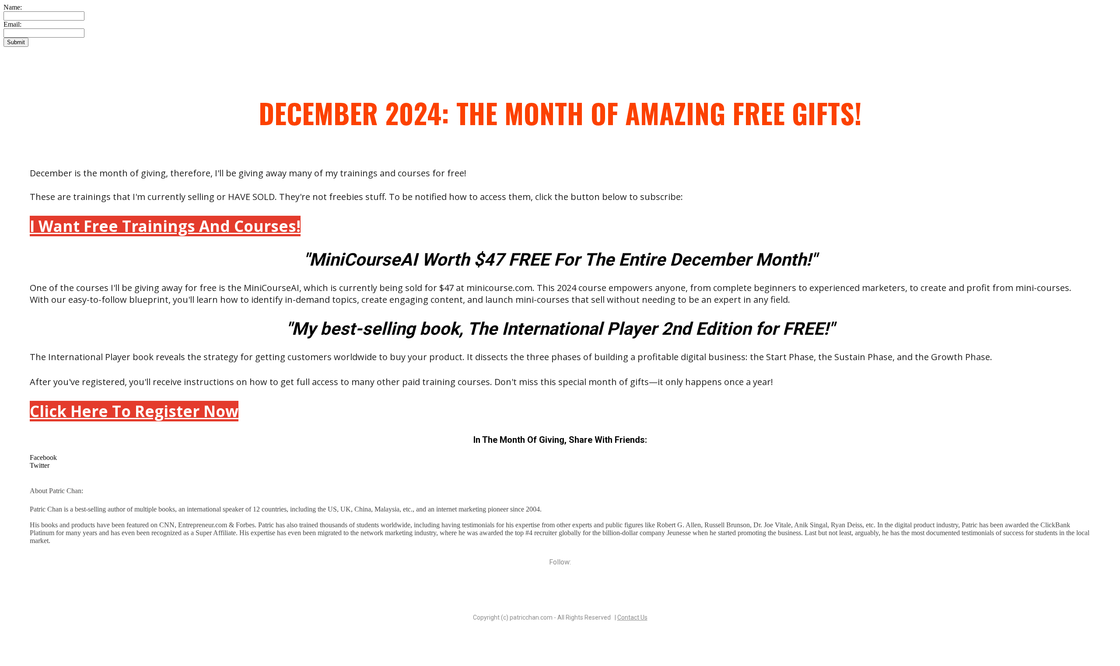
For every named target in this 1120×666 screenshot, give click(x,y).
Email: (12, 24)
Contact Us (632, 617)
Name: (13, 7)
